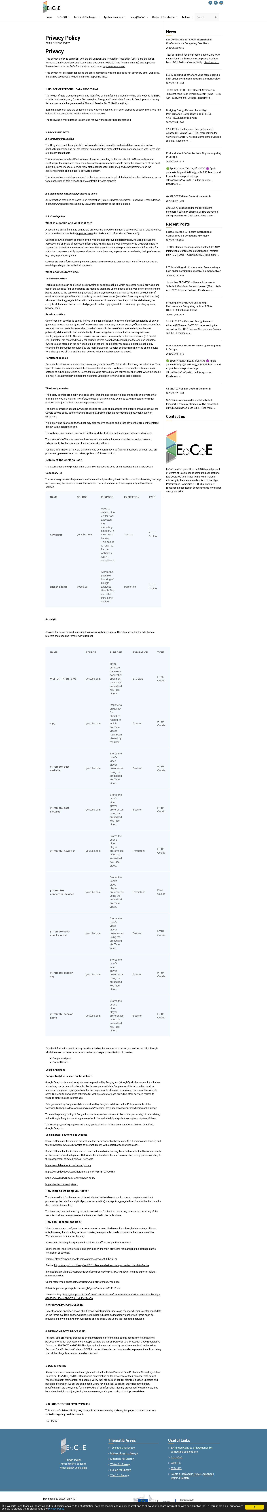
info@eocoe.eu (174, 424)
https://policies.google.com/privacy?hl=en (133, 1118)
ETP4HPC (176, 1468)
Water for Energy (120, 1464)
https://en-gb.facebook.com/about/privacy (68, 1165)
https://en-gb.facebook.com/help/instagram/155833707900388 (80, 1171)
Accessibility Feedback (73, 1463)
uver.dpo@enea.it (121, 119)
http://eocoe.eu (84, 233)
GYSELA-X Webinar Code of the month (188, 196)
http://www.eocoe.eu (114, 66)
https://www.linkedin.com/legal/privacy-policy (70, 1178)
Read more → (211, 62)
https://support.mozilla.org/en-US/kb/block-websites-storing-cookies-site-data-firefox (101, 1265)
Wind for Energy (119, 1475)
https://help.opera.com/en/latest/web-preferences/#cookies (86, 1281)
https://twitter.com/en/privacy (61, 1184)
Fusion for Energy (120, 1469)
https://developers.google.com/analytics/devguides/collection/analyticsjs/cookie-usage (108, 1108)
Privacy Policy (73, 1459)
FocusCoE (176, 1457)
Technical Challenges (122, 1447)
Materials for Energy (122, 1458)
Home (48, 42)
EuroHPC (176, 1462)
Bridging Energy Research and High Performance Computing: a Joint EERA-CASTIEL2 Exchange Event (189, 114)
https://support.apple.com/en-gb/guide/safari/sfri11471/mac (86, 1288)
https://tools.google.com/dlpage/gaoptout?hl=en (80, 1124)
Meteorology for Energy (124, 1453)
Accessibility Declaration (73, 1467)
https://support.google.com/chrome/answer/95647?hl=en (86, 1259)
